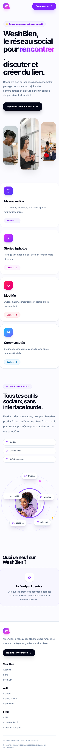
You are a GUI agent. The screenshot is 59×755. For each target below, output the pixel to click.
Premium (7, 679)
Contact (7, 693)
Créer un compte (11, 727)
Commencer (42, 6)
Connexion (8, 703)
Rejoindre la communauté (20, 106)
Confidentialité (10, 722)
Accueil (7, 669)
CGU (5, 717)
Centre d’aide (10, 698)
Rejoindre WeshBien (17, 652)
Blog (5, 674)
